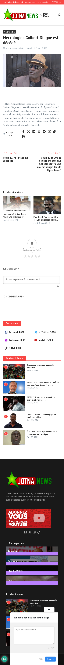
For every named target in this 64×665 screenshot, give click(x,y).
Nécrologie (9, 32)
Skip (41, 659)
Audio (11, 580)
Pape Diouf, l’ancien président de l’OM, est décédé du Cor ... (46, 218)
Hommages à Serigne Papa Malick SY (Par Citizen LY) (14, 215)
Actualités (13, 551)
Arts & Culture (15, 570)
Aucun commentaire (15, 48)
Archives (12, 561)
